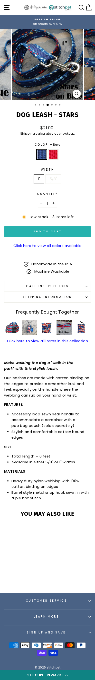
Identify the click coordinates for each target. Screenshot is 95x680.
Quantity (47, 194)
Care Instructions (47, 286)
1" (39, 178)
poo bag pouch (26, 425)
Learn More (46, 617)
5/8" (53, 178)
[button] (47, 675)
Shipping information (47, 297)
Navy (42, 154)
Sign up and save (46, 632)
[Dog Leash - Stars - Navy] (18, 576)
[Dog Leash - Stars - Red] (23, 576)
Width (47, 170)
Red (53, 154)
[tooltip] (12, 327)
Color (47, 145)
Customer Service (46, 601)
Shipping (27, 133)
